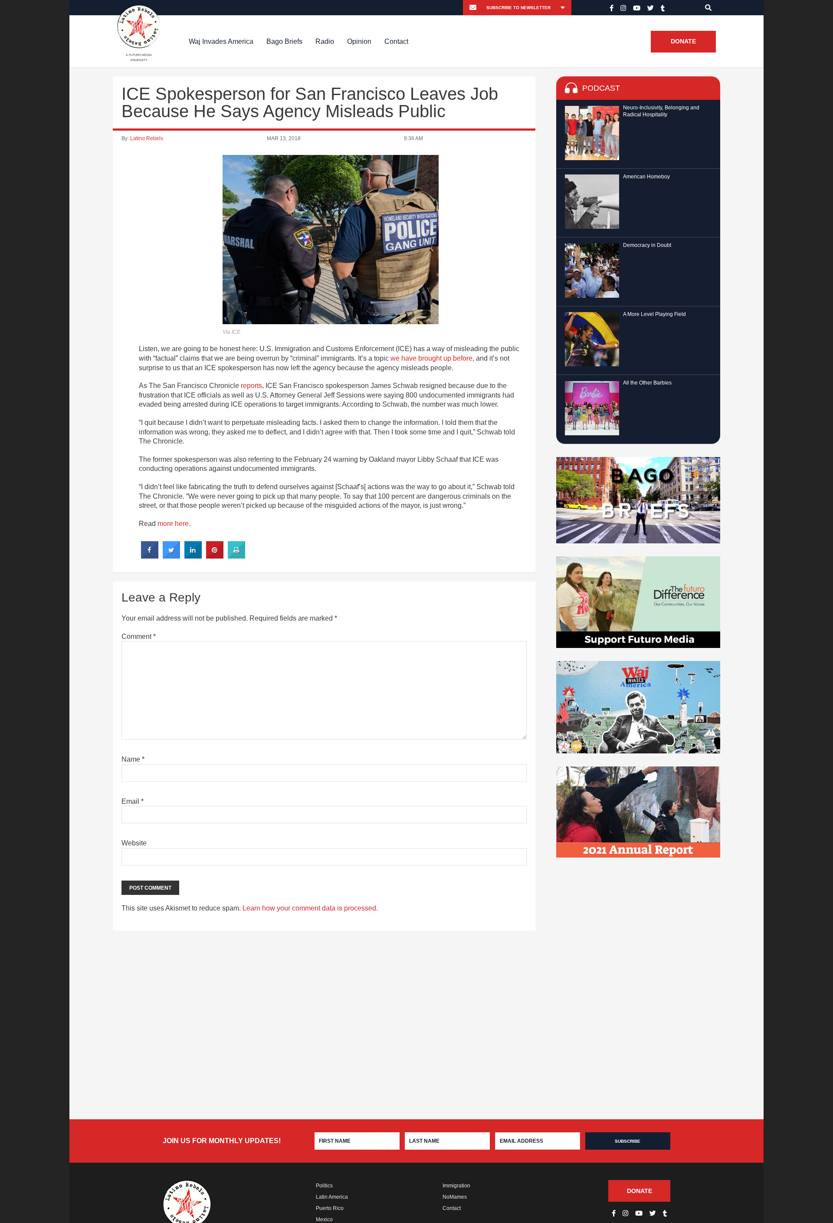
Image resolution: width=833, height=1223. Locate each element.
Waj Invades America (221, 41)
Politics (324, 1186)
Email (132, 801)
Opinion (359, 41)
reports (251, 385)
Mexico (324, 1219)
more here (173, 523)
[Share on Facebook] (149, 556)
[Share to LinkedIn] (193, 556)
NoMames (455, 1197)
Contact (396, 41)
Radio (324, 41)
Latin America (332, 1197)
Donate (683, 41)
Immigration (456, 1186)
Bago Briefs (284, 41)
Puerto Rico (330, 1208)
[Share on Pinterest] (214, 556)
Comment (138, 636)
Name (132, 759)
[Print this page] (236, 556)
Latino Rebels (146, 138)
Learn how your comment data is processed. (310, 908)
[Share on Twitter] (171, 556)
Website (134, 843)
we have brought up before (431, 358)
